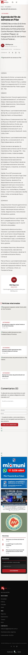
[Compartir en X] (12, 52)
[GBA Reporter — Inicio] (5, 2)
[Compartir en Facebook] (9, 52)
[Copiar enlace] (19, 52)
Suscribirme (14, 570)
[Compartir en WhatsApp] (15, 52)
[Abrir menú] (16, 2)
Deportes (3, 614)
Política (3, 601)
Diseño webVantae (14, 652)
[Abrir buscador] (12, 2)
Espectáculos (4, 616)
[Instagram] (17, 646)
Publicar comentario (9, 424)
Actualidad (8, 6)
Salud (2, 607)
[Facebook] (11, 646)
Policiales (3, 604)
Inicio (2, 6)
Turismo (3, 619)
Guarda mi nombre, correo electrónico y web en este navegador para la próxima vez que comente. (13, 419)
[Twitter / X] (14, 646)
